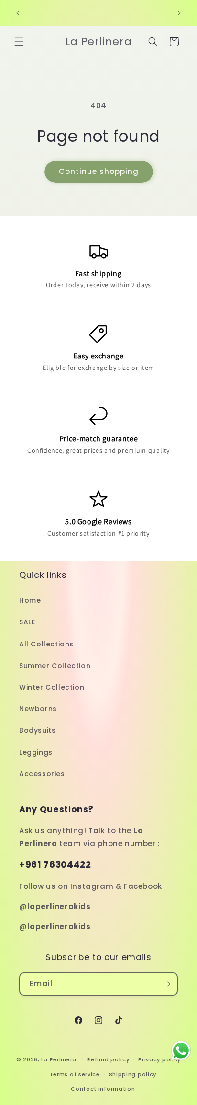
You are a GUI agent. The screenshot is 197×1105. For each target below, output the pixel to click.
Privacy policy (159, 1059)
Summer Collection (54, 665)
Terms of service (75, 1074)
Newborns (38, 709)
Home (30, 600)
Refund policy (108, 1059)
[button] (19, 41)
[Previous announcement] (17, 12)
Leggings (36, 752)
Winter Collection (51, 687)
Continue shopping (99, 171)
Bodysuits (37, 730)
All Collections (46, 644)
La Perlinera (59, 1059)
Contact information (103, 1089)
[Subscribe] (166, 984)
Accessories (42, 774)
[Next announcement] (179, 12)
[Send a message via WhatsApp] (181, 1050)
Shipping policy (133, 1074)
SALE (27, 622)
